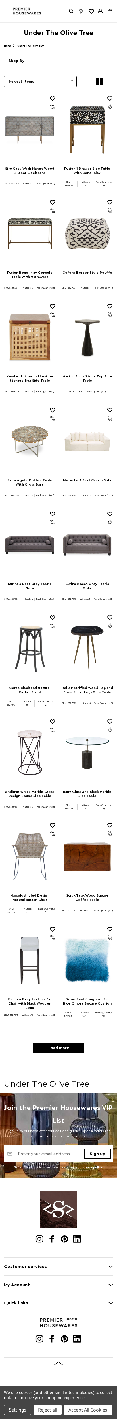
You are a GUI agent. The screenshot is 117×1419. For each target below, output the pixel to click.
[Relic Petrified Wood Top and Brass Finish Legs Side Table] (87, 649)
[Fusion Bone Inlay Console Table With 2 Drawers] (30, 233)
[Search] (71, 11)
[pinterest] (65, 1239)
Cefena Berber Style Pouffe (87, 272)
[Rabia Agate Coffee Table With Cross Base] (30, 441)
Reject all (47, 1410)
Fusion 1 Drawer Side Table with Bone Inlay (87, 171)
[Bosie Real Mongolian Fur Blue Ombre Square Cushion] (87, 960)
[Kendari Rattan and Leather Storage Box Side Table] (30, 337)
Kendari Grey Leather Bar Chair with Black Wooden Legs (30, 1003)
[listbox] (40, 81)
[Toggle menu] (13, 17)
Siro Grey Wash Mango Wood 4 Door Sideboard (29, 171)
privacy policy (92, 1167)
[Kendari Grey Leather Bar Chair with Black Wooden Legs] (30, 960)
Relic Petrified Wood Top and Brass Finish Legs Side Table (87, 690)
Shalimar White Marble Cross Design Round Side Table (29, 794)
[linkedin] (77, 1239)
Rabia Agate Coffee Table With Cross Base (29, 482)
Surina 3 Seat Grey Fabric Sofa (29, 586)
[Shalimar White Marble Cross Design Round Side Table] (30, 753)
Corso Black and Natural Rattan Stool (29, 690)
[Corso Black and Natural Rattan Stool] (30, 649)
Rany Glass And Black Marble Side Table (87, 794)
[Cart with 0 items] (109, 11)
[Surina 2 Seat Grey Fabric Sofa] (87, 545)
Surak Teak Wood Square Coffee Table (87, 897)
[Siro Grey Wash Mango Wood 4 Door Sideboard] (30, 130)
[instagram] (40, 1239)
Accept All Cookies (87, 1410)
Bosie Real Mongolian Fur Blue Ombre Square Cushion (87, 1001)
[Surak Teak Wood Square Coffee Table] (87, 856)
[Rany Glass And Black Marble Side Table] (87, 753)
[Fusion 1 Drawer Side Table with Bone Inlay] (87, 130)
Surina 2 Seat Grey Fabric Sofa (87, 586)
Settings (17, 1410)
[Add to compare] (52, 107)
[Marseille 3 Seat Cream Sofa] (87, 441)
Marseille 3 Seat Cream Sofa (87, 480)
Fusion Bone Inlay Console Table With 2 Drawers (30, 275)
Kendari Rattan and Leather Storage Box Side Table (30, 378)
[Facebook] (52, 1239)
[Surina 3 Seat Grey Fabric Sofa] (30, 545)
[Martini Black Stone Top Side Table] (87, 337)
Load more (58, 1048)
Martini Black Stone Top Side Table (87, 378)
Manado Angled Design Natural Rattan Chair (29, 897)
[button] (58, 61)
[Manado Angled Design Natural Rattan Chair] (30, 856)
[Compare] (81, 11)
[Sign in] (100, 11)
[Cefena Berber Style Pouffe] (87, 233)
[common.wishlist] (91, 11)
